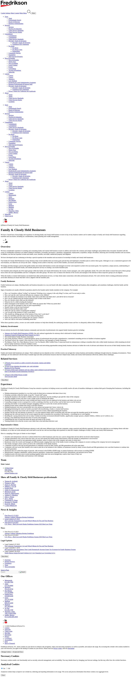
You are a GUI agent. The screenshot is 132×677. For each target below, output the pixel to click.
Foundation (12, 55)
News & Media (13, 63)
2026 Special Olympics (16, 56)
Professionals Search (15, 20)
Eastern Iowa (13, 202)
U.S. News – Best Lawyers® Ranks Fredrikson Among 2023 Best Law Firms (28, 537)
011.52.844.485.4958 (11, 617)
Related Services (9, 358)
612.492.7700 (9, 610)
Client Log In (9, 216)
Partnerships (16, 51)
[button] (6, 242)
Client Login (8, 631)
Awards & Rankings (15, 70)
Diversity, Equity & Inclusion (17, 41)
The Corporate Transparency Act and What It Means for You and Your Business (29, 546)
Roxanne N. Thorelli (11, 502)
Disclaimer (8, 635)
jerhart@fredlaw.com (11, 473)
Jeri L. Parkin (9, 498)
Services (7, 25)
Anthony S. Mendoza (11, 495)
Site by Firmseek (10, 643)
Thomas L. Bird (9, 483)
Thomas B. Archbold (11, 481)
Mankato (11, 207)
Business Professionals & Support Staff (20, 84)
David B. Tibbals (10, 504)
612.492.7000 (9, 582)
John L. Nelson (9, 497)
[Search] (29, 13)
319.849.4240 (9, 596)
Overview (5, 246)
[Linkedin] (6, 220)
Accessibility (8, 640)
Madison (11, 205)
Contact (7, 191)
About (7, 93)
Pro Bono (11, 46)
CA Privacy (8, 638)
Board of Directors (14, 22)
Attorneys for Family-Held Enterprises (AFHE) (19, 333)
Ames (10, 197)
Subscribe (11, 72)
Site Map (7, 633)
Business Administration (16, 23)
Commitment (9, 34)
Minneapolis (12, 195)
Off (9, 668)
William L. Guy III (10, 486)
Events (11, 67)
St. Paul (11, 209)
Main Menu (23, 13)
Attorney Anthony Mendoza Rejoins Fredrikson (19, 533)
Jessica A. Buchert (10, 485)
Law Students (13, 81)
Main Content (15, 13)
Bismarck (11, 198)
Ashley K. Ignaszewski (12, 490)
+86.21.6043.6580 (10, 613)
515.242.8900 (9, 585)
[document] (66, 665)
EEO (6, 641)
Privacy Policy (57, 648)
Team (6, 16)
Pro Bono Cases (17, 49)
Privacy (7, 636)
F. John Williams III (11, 505)
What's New (12, 62)
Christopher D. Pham (11, 500)
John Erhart (8, 470)
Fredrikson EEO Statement (20, 44)
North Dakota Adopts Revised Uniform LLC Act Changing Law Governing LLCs (30, 553)
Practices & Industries (15, 29)
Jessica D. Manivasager (12, 493)
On (4, 668)
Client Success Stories (15, 32)
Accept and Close (18, 652)
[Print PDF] (6, 240)
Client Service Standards (16, 30)
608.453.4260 (9, 603)
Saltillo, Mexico (13, 212)
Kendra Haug (9, 488)
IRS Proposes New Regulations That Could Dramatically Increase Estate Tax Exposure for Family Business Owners (40, 549)
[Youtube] (6, 222)
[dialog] (66, 649)
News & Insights (10, 58)
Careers (7, 74)
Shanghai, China (14, 211)
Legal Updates (13, 65)
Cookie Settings (5, 13)
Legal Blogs (12, 68)
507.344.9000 (9, 606)
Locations (11, 101)
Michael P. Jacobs (10, 492)
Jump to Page (5, 570)
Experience (6, 384)
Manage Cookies (6, 652)
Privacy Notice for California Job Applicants (22, 91)
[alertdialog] (66, 665)
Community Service (15, 53)
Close (3, 675)
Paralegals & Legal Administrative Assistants (22, 82)
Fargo (10, 204)
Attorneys (11, 79)
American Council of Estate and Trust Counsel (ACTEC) (22, 335)
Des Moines (12, 200)
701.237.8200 (9, 599)
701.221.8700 (9, 589)
